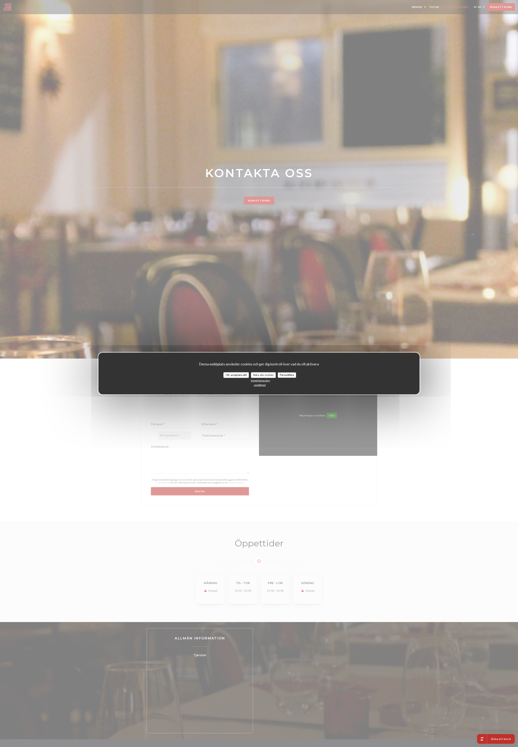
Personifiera (287, 375)
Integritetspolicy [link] (260, 380)
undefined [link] (260, 384)
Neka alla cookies (263, 375)
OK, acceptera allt (236, 375)
